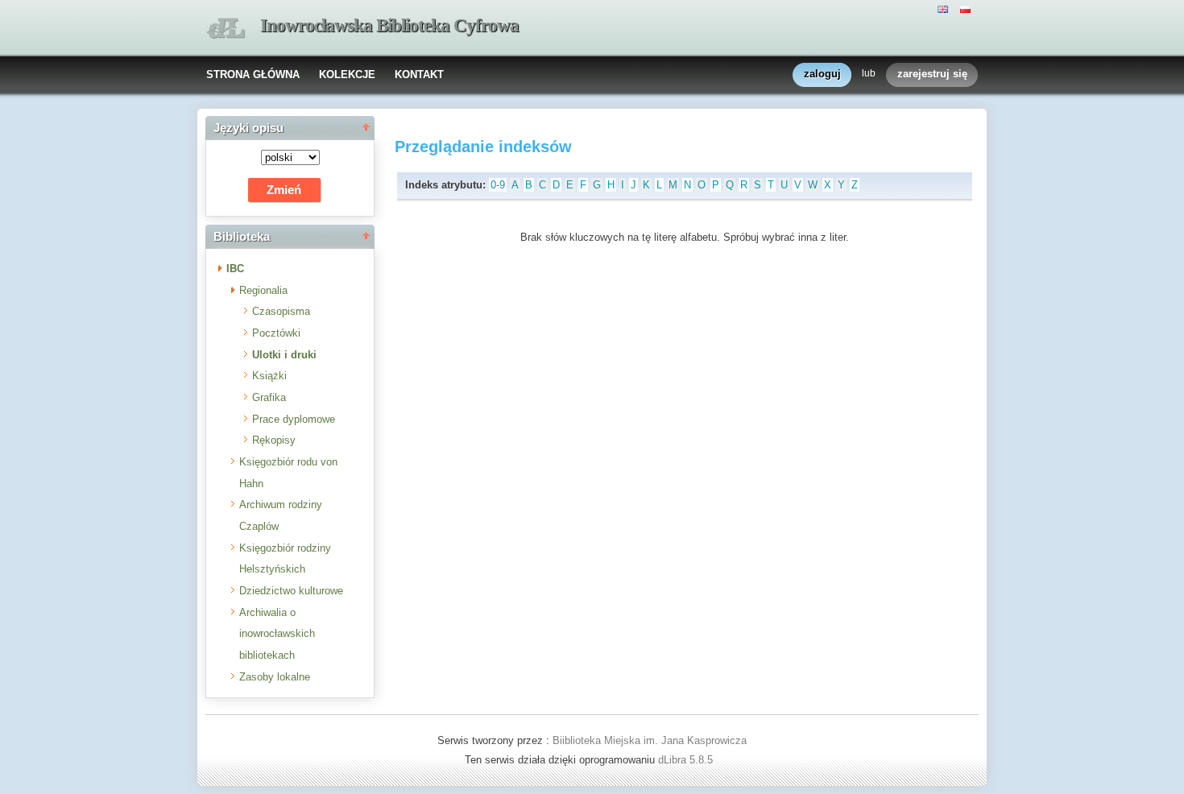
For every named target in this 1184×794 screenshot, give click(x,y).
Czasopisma (281, 311)
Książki (269, 376)
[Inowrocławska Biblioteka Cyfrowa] (225, 28)
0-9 (498, 185)
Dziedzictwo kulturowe (291, 591)
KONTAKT (419, 74)
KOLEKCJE (347, 74)
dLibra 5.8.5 (687, 760)
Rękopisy (274, 440)
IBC (235, 269)
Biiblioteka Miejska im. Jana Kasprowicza (650, 740)
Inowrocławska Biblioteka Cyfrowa (389, 25)
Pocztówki (276, 333)
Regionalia (263, 290)
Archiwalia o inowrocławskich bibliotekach (277, 633)
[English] (945, 8)
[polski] (967, 8)
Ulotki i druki (284, 355)
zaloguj (822, 74)
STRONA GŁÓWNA (253, 74)
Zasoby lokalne (274, 677)
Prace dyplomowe (293, 419)
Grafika (269, 397)
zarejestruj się (932, 74)
